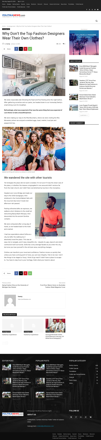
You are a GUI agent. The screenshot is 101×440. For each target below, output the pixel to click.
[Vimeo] (95, 10)
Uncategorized (11, 26)
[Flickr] (81, 417)
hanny (8, 44)
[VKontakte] (91, 417)
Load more (83, 115)
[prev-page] (3, 343)
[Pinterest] (25, 49)
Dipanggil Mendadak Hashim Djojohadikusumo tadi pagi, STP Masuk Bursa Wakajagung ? (55, 336)
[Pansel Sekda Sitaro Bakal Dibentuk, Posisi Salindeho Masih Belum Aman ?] (73, 97)
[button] (96, 20)
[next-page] (6, 343)
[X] (92, 10)
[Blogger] (71, 417)
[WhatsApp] (30, 49)
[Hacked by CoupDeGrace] (12, 326)
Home (4, 26)
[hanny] (3, 44)
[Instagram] (89, 10)
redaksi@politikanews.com (45, 426)
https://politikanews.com (24, 299)
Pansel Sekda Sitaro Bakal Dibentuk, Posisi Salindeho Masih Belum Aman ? (87, 96)
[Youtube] (98, 10)
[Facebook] (87, 10)
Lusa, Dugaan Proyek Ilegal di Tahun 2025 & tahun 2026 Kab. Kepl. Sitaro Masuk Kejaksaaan (88, 107)
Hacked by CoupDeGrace (9, 334)
